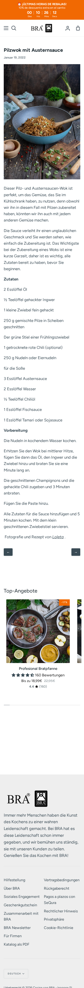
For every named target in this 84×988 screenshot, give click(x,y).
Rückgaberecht (56, 888)
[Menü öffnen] (6, 28)
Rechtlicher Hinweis (61, 911)
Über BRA (12, 888)
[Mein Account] (67, 28)
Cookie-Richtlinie (58, 927)
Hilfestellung (14, 880)
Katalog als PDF (16, 944)
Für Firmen (13, 936)
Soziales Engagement (22, 896)
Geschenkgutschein (20, 905)
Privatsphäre (54, 919)
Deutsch (14, 973)
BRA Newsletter (17, 927)
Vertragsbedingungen (62, 880)
